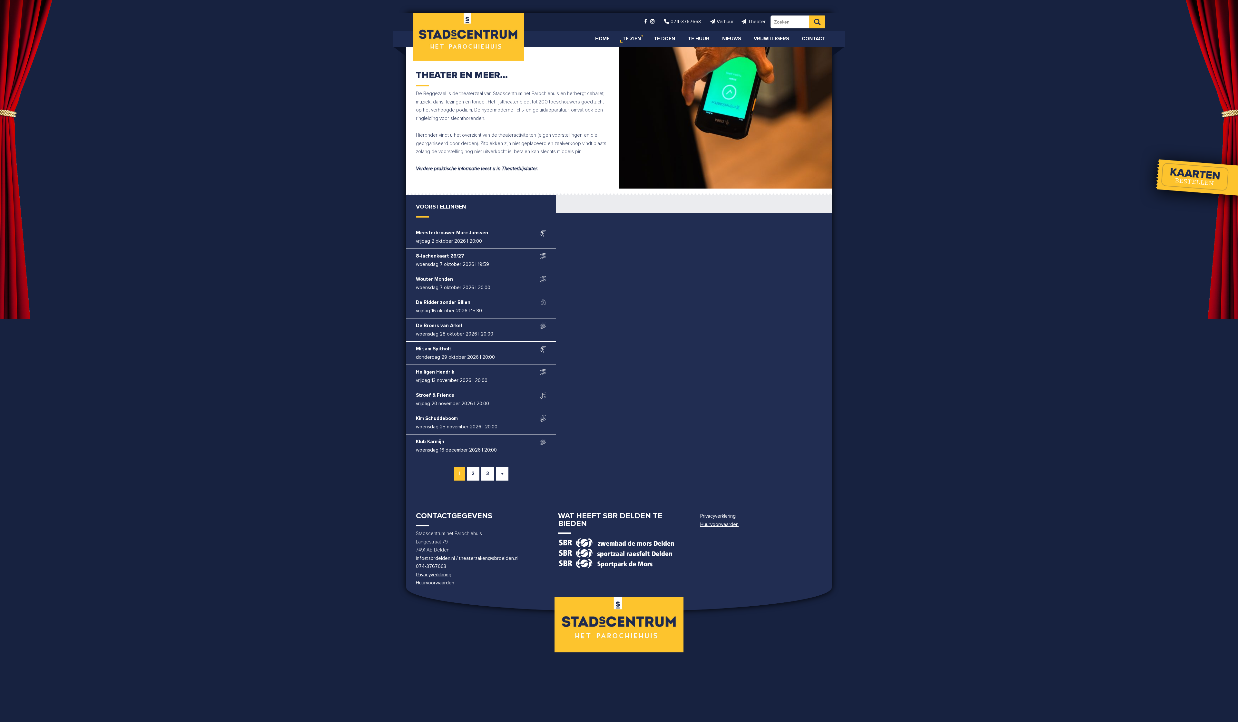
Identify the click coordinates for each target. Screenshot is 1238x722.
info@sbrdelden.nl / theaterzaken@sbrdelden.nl (467, 558)
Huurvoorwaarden (435, 583)
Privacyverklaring (433, 574)
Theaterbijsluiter (519, 168)
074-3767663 (431, 566)
